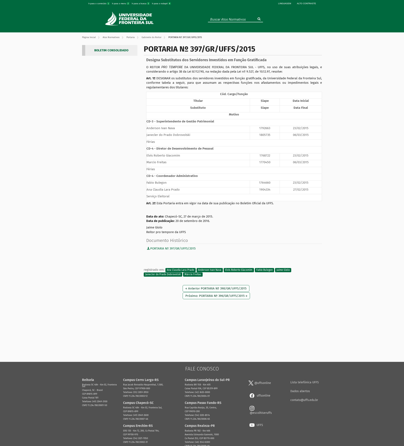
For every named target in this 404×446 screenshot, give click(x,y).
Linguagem (284, 3)
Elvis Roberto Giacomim (238, 269)
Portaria (130, 37)
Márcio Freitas (193, 274)
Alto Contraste (306, 3)
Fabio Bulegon (264, 269)
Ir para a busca (140, 3)
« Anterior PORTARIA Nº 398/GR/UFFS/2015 (216, 288)
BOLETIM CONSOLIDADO (111, 50)
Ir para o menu (120, 3)
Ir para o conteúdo (98, 3)
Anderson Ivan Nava (209, 269)
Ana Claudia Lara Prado (180, 269)
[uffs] (130, 18)
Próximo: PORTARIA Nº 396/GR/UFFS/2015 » (216, 296)
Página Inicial (89, 37)
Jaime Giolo (283, 269)
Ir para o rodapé (161, 3)
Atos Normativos (111, 37)
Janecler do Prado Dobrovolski (163, 274)
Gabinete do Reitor (151, 37)
